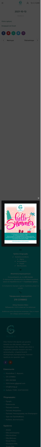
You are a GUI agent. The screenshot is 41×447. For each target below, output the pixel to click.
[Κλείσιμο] (38, 198)
